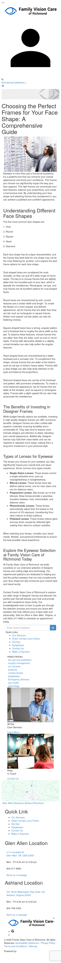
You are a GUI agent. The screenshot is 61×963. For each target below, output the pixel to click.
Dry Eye (16, 641)
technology (13, 686)
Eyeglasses (18, 645)
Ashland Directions (34, 803)
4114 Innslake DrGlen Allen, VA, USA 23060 (20, 854)
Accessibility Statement (27, 943)
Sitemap (33, 946)
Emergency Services (18, 679)
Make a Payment (21, 651)
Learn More (13, 732)
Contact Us (18, 648)
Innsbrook (8, 82)
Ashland (20, 82)
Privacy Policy (48, 943)
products (12, 669)
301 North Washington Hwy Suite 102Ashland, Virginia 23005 (26, 893)
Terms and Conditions (15, 946)
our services (14, 666)
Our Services (19, 635)
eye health (13, 682)
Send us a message (17, 875)
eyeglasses (14, 676)
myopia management (19, 663)
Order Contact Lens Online (26, 638)
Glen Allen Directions (13, 803)
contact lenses (15, 672)
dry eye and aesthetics (19, 659)
